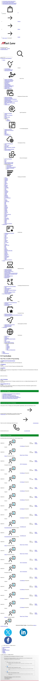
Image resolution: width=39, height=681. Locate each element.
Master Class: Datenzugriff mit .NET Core (11, 397)
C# (4, 159)
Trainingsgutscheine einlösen (9, 85)
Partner (5, 339)
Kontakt (8, 48)
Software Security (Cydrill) (8, 162)
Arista (5, 181)
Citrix (5, 189)
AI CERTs (6, 178)
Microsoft (6, 249)
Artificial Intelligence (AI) (8, 143)
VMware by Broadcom (8, 223)
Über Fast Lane (6, 336)
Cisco (5, 188)
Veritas (5, 222)
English (19, 37)
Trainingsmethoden (7, 84)
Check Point (6, 187)
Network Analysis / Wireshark (9, 149)
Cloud (5, 144)
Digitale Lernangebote (8, 88)
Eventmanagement (7, 272)
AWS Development (9, 165)
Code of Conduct (7, 341)
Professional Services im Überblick (10, 286)
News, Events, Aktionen (6, 293)
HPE (5, 202)
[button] (20, 57)
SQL (5, 161)
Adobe (5, 177)
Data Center (6, 146)
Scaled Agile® (6, 256)
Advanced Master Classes (8, 69)
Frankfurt (7, 346)
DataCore (6, 195)
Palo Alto (5, 253)
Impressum (4, 649)
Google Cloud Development (11, 167)
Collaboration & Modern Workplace (10, 290)
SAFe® (5, 114)
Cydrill (5, 194)
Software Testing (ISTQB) (8, 163)
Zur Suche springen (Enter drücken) (8, 2)
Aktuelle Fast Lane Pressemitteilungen (10, 302)
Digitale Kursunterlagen (8, 86)
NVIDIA (5, 210)
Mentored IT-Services (7, 292)
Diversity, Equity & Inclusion (9, 342)
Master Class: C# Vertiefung (9, 395)
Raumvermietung (7, 276)
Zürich (7, 344)
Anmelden (4, 652)
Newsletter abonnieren (4, 49)
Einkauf (5, 103)
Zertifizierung (4, 224)
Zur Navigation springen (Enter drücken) (9, 1)
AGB (3, 648)
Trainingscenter (6, 87)
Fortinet (5, 199)
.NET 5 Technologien (4, 379)
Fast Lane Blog (6, 305)
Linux (5, 148)
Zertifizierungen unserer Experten (9, 338)
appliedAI (6, 179)
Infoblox (5, 205)
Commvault (6, 191)
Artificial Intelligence (7, 288)
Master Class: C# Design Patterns (10, 398)
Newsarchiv (6, 303)
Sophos (5, 219)
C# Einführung (3, 364)
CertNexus (6, 186)
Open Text (6, 212)
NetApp (5, 208)
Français (19, 21)
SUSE (5, 221)
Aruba (5, 182)
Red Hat (5, 216)
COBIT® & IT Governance (8, 130)
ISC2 (5, 204)
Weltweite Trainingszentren (10, 349)
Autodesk (6, 183)
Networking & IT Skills (8, 70)
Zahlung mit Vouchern (8, 325)
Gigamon (5, 200)
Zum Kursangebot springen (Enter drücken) (9, 3)
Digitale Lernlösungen (8, 269)
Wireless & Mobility (7, 150)
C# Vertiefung (22, 508)
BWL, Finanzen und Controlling (9, 102)
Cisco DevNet (8, 166)
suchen (1, 57)
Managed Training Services (8, 271)
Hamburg (8, 347)
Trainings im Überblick (8, 97)
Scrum (5, 116)
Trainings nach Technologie (8, 80)
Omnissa (5, 211)
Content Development (8, 270)
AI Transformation (7, 68)
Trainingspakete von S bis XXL (9, 324)
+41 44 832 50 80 (3, 48)
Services (3, 260)
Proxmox (5, 215)
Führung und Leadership (8, 98)
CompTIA (6, 192)
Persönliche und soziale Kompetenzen (10, 99)
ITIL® (5, 132)
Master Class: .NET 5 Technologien (10, 396)
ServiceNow (8, 120)
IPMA (5, 131)
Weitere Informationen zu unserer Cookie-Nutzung (12, 676)
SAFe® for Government (8, 115)
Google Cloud (6, 201)
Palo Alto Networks (7, 214)
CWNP (5, 193)
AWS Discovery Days (8, 315)
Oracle (5, 213)
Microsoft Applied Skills (8, 250)
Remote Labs (6, 277)
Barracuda (6, 237)
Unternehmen (4, 327)
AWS (5, 184)
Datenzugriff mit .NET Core (5, 383)
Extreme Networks (7, 197)
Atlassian (7, 119)
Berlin (7, 345)
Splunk (5, 220)
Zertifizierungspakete (7, 326)
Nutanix (5, 209)
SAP (5, 217)
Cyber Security (6, 145)
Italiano (19, 29)
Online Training (36, 443)
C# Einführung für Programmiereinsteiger (7, 360)
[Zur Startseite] (8, 46)
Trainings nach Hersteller (8, 79)
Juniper (5, 206)
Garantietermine (7, 82)
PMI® (5, 133)
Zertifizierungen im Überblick (9, 233)
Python (5, 160)
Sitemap (3, 651)
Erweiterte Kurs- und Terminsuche (5, 58)
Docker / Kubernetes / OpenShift (9, 147)
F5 (4, 198)
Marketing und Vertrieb (8, 101)
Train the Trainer (7, 104)
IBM (5, 203)
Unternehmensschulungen (8, 81)
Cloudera (5, 190)
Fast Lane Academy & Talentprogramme (11, 273)
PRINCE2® (6, 254)
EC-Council (6, 242)
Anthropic (6, 180)
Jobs (5, 340)
